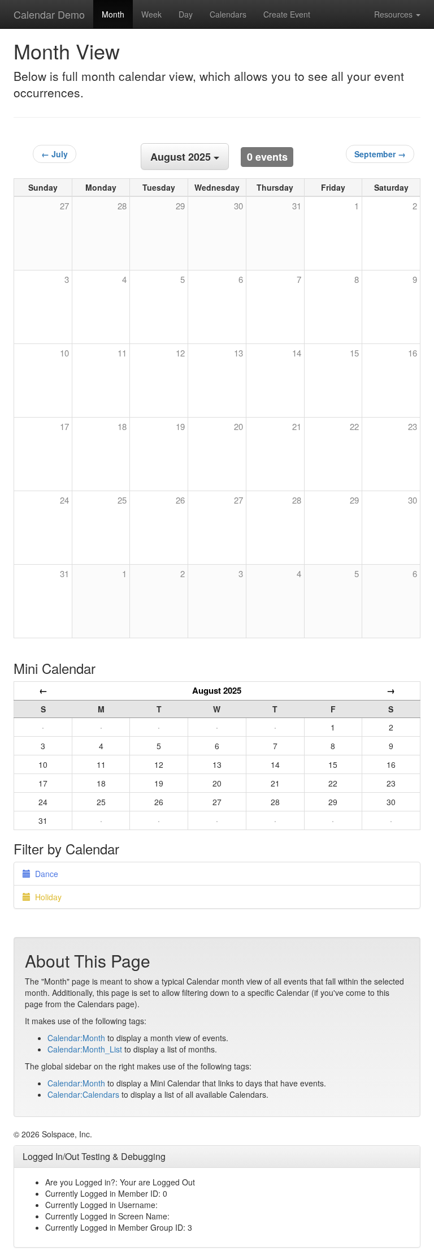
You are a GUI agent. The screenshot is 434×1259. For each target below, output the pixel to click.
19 (180, 426)
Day (186, 14)
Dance (44, 873)
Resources (394, 14)
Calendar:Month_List (84, 1049)
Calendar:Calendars (83, 1094)
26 (180, 500)
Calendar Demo (49, 14)
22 (354, 426)
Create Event (286, 14)
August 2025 (216, 690)
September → (380, 154)
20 (238, 426)
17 (64, 426)
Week (151, 14)
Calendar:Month (76, 1037)
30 (412, 500)
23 (412, 426)
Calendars (228, 14)
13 (238, 353)
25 (122, 500)
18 (122, 426)
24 (64, 500)
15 (354, 353)
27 (238, 500)
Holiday (46, 897)
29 (354, 500)
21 (296, 426)
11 (122, 353)
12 (180, 353)
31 (64, 573)
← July (54, 154)
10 (64, 353)
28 (296, 500)
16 (412, 353)
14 (296, 353)
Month (113, 14)
